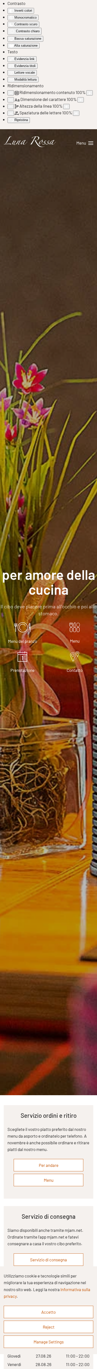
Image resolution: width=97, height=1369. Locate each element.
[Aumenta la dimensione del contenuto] (89, 92)
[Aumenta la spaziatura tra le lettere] (76, 113)
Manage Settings (49, 1341)
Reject (48, 1326)
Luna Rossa (29, 143)
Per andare (48, 1165)
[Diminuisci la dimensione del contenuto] (10, 92)
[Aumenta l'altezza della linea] (66, 106)
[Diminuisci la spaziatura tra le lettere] (10, 113)
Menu (48, 1180)
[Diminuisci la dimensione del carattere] (10, 99)
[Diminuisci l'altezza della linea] (10, 106)
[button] (84, 143)
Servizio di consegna (48, 1259)
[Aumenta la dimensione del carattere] (80, 99)
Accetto (48, 1311)
